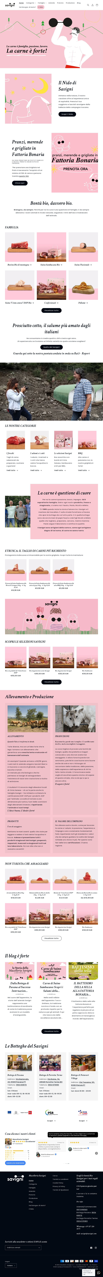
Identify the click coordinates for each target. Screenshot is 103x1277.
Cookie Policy (58, 1183)
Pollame (81, 303)
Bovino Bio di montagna (18, 264)
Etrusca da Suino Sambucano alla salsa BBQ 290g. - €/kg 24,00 (63, 584)
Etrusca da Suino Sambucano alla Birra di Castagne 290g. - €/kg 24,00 (15, 585)
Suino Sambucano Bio (50, 264)
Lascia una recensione (15, 1163)
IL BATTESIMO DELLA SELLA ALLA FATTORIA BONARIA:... (83, 989)
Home (31, 1181)
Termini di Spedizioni (61, 1190)
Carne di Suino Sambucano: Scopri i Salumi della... (51, 987)
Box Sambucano (87, 671)
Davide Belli (46, 1148)
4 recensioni (77, 1161)
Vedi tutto (11, 470)
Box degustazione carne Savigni (39, 671)
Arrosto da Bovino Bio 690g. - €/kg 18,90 (16, 894)
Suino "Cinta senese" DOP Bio (18, 303)
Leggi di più (73, 1153)
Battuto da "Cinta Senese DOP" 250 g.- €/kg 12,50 (63, 894)
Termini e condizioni (60, 1179)
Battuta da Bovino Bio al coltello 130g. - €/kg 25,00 (39, 894)
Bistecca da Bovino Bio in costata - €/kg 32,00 (87, 894)
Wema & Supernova (92, 1269)
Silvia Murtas (78, 1159)
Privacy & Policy (59, 1186)
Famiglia (32, 1188)
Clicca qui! (20, 183)
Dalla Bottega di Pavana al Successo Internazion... (19, 987)
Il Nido (31, 1209)
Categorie (33, 1184)
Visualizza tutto (51, 310)
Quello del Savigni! (51, 347)
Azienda (32, 1191)
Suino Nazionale (82, 264)
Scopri (50, 1121)
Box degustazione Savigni (63, 671)
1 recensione (45, 1150)
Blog (30, 1202)
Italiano (10, 1266)
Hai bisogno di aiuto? (37, 1205)
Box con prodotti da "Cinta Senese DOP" (15, 672)
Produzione (33, 1198)
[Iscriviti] (39, 1247)
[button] (31, 3)
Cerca (55, 1176)
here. (85, 1135)
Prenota (32, 1195)
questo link (24, 176)
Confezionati (50, 303)
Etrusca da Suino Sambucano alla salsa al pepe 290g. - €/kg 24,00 (39, 584)
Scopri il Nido (67, 114)
